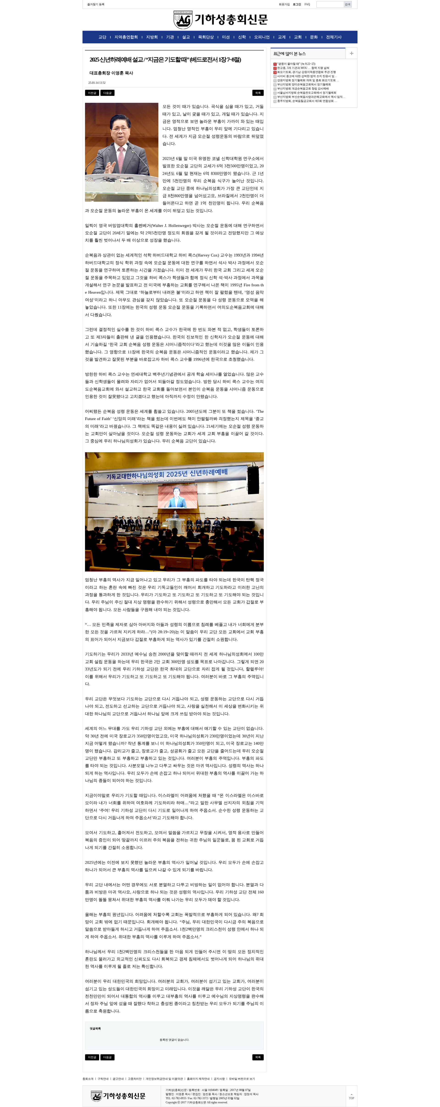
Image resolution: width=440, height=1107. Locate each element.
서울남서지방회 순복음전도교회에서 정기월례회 (306, 92)
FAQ (307, 4)
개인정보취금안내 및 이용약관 (164, 1078)
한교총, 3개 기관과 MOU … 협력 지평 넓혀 (303, 68)
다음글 (107, 93)
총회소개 (88, 1078)
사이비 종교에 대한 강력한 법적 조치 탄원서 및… (307, 76)
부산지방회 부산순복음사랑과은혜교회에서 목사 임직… (311, 96)
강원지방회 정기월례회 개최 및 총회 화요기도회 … (308, 80)
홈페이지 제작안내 (198, 1078)
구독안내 (103, 1078)
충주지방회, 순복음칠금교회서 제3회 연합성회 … (307, 101)
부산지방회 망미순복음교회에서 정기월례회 (304, 84)
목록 (258, 93)
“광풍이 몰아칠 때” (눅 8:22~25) (296, 63)
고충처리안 (135, 1078)
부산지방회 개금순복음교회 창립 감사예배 (303, 88)
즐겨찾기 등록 (95, 4)
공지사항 (219, 1078)
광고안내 (118, 1078)
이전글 (92, 93)
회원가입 (284, 4)
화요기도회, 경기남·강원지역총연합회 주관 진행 (306, 72)
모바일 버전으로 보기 (242, 1078)
